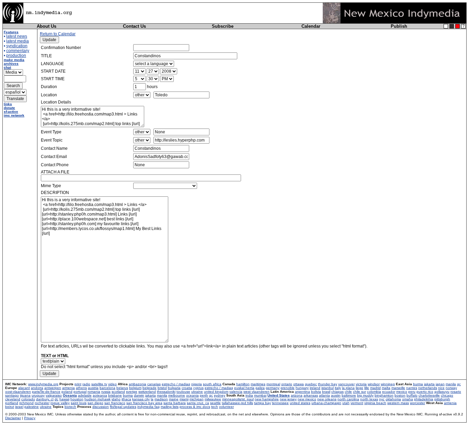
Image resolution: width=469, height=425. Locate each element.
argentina (302, 391)
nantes (411, 388)
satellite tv (99, 384)
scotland (118, 391)
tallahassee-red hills (237, 403)
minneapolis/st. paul (238, 399)
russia (106, 391)
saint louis (79, 403)
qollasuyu (441, 391)
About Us (46, 26)
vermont (357, 403)
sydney (219, 395)
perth (204, 395)
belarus (122, 388)
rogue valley (60, 403)
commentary (17, 50)
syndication (16, 46)
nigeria (196, 384)
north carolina (348, 399)
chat (7, 67)
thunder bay (327, 384)
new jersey (288, 399)
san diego (95, 403)
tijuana (25, 395)
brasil (326, 391)
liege (359, 388)
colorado (28, 399)
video (112, 384)
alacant (24, 388)
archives (11, 63)
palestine (31, 407)
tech (214, 407)
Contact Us (134, 26)
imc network (14, 115)
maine (174, 399)
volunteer (226, 407)
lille (366, 388)
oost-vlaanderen (18, 391)
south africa (212, 384)
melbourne (176, 395)
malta (386, 388)
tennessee (280, 403)
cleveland (12, 399)
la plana (348, 388)
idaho (116, 399)
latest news (16, 36)
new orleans (326, 399)
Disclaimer (13, 418)
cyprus (198, 388)
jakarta (429, 384)
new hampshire (267, 399)
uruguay (38, 395)
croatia (187, 388)
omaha (407, 399)
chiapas (337, 391)
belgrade (149, 388)
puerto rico (424, 391)
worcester (417, 403)
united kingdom (216, 391)
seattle (215, 403)
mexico (401, 391)
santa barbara (174, 403)
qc (459, 384)
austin (336, 395)
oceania (192, 395)
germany (272, 388)
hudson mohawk (97, 399)
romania (94, 391)
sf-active (11, 111)
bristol (162, 388)
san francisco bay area (144, 403)
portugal (80, 391)
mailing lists (170, 407)
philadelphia (423, 399)
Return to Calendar (58, 34)
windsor (374, 384)
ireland (315, 388)
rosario (455, 391)
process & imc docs (195, 407)
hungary (302, 388)
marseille (398, 388)
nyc (382, 399)
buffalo (412, 395)
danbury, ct (45, 399)
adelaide (85, 395)
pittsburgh (442, 399)
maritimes (258, 384)
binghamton (384, 395)
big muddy (365, 395)
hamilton (243, 384)
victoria (361, 384)
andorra (37, 388)
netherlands (427, 388)
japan (440, 384)
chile (348, 391)
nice (441, 388)
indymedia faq (148, 407)
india (249, 395)
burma (418, 384)
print (78, 384)
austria (93, 388)
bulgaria (174, 388)
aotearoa (100, 395)
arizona (296, 395)
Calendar (310, 26)
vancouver (346, 384)
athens (81, 388)
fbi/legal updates (123, 407)
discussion (100, 407)
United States (278, 395)
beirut (9, 407)
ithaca (126, 399)
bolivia (316, 391)
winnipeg (388, 384)
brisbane (115, 395)
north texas (369, 399)
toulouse (183, 391)
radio (86, 384)
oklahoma (393, 399)
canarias (154, 384)
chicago (447, 395)
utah (346, 403)
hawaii (64, 399)
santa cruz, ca (198, 403)
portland (11, 403)
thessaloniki (166, 391)
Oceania (70, 395)
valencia (235, 391)
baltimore (349, 395)
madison (161, 399)
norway (451, 388)
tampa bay (262, 403)
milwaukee (213, 399)
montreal (273, 384)
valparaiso (54, 395)
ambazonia (137, 384)
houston (76, 399)
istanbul (327, 388)
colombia (374, 391)
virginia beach (375, 403)
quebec (311, 384)
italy (338, 388)
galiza (260, 388)
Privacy (29, 418)
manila (451, 384)
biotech (70, 407)
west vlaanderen (256, 391)
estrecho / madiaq (176, 384)
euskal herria (244, 388)
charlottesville (429, 395)
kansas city (141, 399)
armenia (68, 388)
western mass (398, 403)
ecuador (388, 391)
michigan (197, 399)
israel (19, 407)
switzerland (147, 391)
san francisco (114, 403)
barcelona (107, 388)
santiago (12, 395)
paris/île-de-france (46, 391)
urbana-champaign (326, 403)
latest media (17, 41)
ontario (286, 384)
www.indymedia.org (43, 384)
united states (300, 403)
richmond (26, 403)
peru (411, 391)
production (16, 55)
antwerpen (52, 388)
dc (56, 399)
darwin (139, 395)
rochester (42, 403)
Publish (399, 26)
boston (399, 395)
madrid (375, 388)
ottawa (298, 384)
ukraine (197, 391)
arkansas (311, 395)
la (152, 399)
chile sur (359, 391)
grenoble (288, 388)
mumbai (260, 395)
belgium (135, 388)
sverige (131, 391)
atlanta (324, 395)
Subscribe (222, 26)
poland (66, 391)
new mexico (307, 399)
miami (184, 399)
